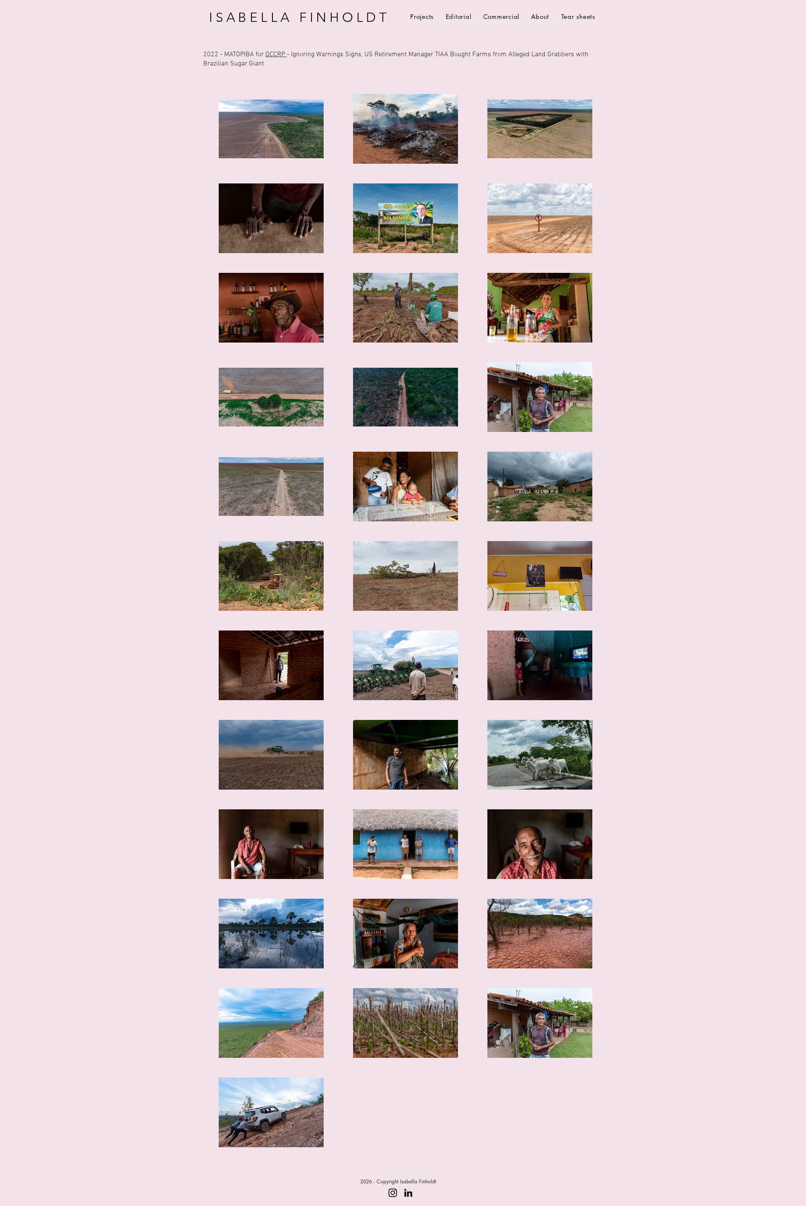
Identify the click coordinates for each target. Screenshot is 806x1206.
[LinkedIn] (408, 1192)
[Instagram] (392, 1192)
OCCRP (276, 54)
